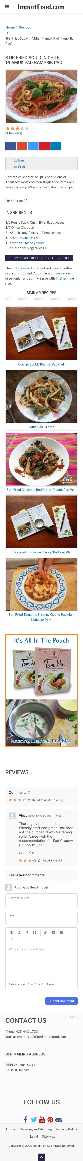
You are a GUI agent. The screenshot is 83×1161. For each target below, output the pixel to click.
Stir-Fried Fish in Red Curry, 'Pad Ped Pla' (41, 552)
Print (21, 166)
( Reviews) (13, 133)
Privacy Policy (66, 1129)
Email (21, 160)
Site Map (48, 1136)
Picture (53, 932)
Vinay (23, 815)
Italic (19, 932)
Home (9, 27)
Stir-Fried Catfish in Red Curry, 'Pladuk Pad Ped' (41, 489)
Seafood (25, 27)
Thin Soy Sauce (33, 243)
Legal (34, 1136)
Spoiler (11, 939)
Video (61, 932)
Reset (50, 984)
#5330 (60, 815)
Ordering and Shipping (35, 1129)
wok (26, 268)
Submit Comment (61, 1001)
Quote (34, 932)
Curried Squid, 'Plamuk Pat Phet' (41, 364)
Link (45, 932)
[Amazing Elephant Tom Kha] (41, 690)
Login (45, 887)
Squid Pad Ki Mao (41, 427)
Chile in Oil (31, 238)
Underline (26, 932)
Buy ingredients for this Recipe (40, 258)
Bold (11, 932)
